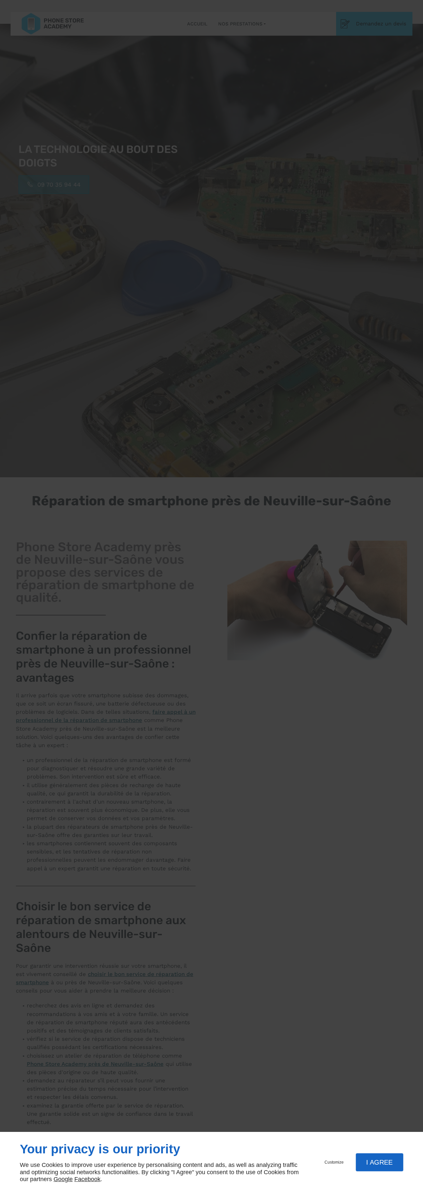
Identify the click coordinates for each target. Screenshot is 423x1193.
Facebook (87, 1179)
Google (63, 1179)
